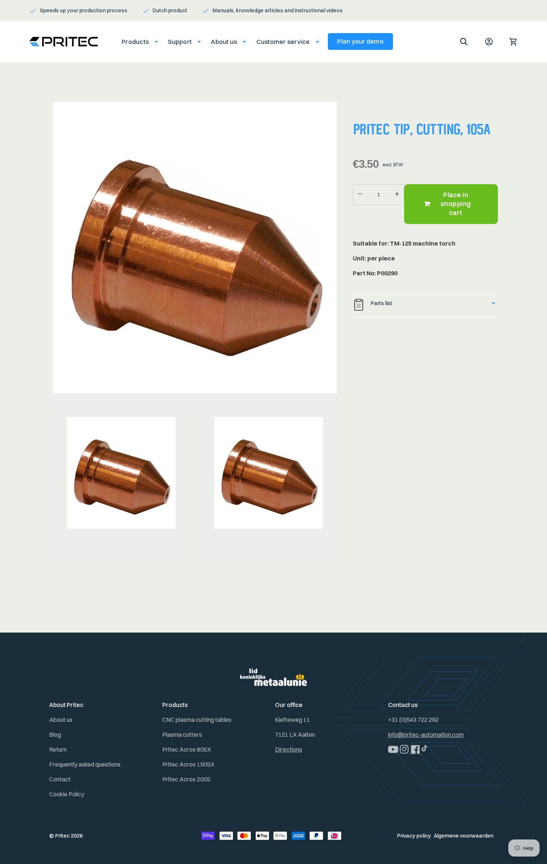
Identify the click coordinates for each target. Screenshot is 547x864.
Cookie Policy (66, 794)
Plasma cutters (182, 734)
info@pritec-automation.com (426, 734)
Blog (55, 734)
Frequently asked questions (85, 764)
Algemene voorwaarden (463, 835)
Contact (60, 779)
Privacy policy (414, 835)
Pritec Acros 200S (186, 779)
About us (61, 719)
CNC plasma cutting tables (196, 719)
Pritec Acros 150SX (188, 764)
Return (58, 749)
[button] (138, 41)
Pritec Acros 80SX (186, 749)
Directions (288, 749)
